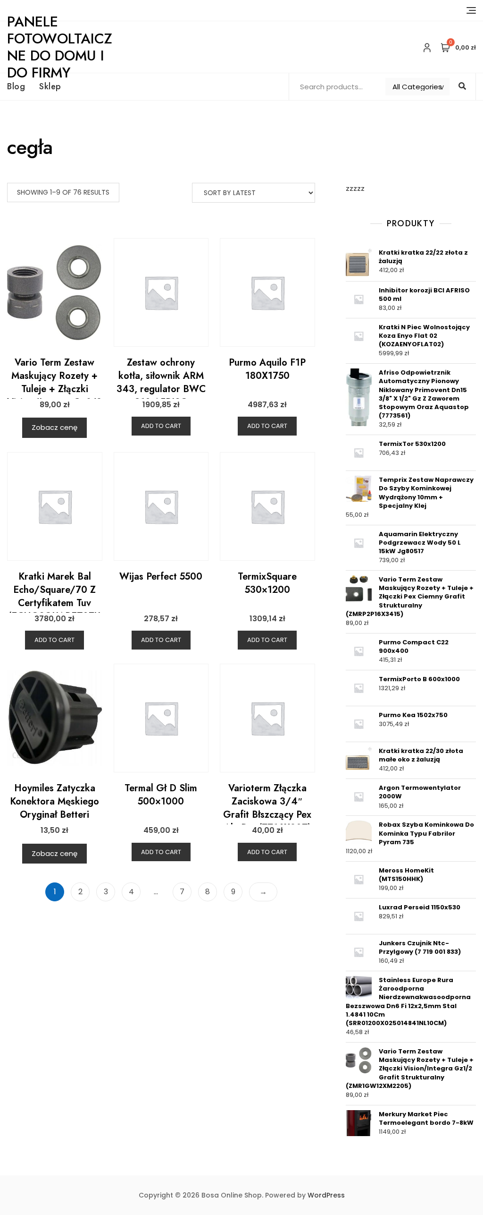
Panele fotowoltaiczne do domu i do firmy (59, 47)
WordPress (326, 1195)
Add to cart (161, 425)
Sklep (50, 86)
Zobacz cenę (54, 427)
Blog (16, 86)
